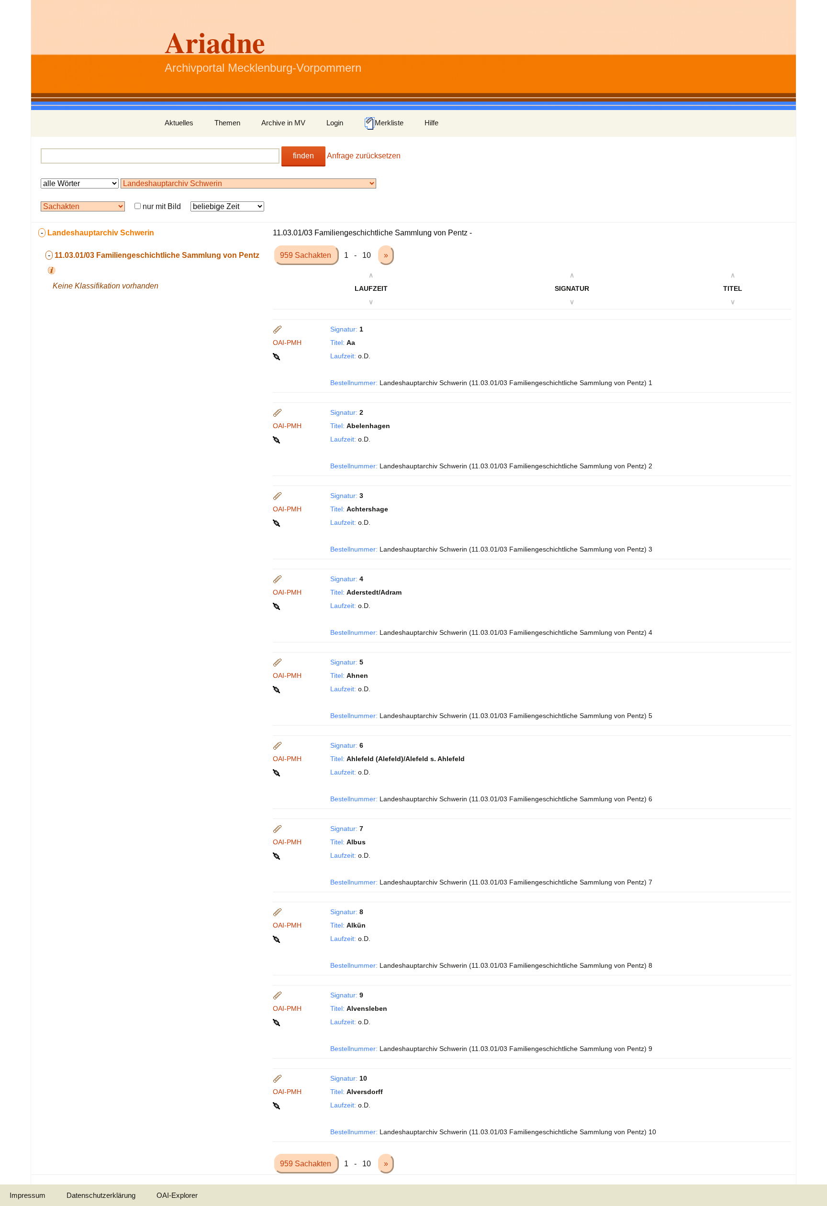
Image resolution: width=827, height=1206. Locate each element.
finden (303, 156)
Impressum (27, 1195)
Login (334, 123)
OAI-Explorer (177, 1195)
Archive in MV (283, 123)
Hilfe (431, 123)
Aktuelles (179, 123)
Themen (227, 123)
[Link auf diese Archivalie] (277, 356)
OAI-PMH (287, 342)
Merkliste (389, 123)
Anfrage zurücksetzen (364, 156)
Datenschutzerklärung (101, 1195)
